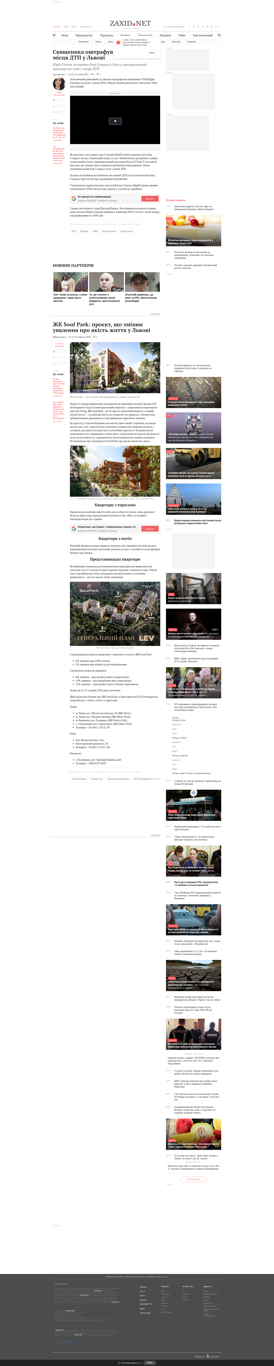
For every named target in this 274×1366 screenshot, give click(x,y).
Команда (206, 1297)
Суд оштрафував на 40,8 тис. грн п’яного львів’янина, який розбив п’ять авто (59, 154)
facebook (189, 26)
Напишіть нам (208, 1303)
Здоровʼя (191, 41)
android (211, 26)
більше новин (193, 1179)
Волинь (125, 35)
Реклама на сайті (209, 1306)
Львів (64, 35)
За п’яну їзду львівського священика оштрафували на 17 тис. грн (59, 132)
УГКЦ (95, 231)
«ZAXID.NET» (70, 1311)
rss (220, 26)
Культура (176, 41)
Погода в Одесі (179, 773)
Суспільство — (60, 74)
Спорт (162, 41)
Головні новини (79, 779)
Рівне (182, 35)
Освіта (98, 41)
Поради (111, 41)
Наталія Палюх (109, 208)
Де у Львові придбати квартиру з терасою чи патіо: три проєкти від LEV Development (59, 410)
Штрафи (84, 231)
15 (59, 106)
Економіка (84, 41)
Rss (183, 1291)
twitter (194, 26)
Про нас (206, 1291)
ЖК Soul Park (95, 411)
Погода (175, 717)
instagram (198, 26)
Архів (142, 1308)
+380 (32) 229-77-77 (69, 1315)
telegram (203, 26)
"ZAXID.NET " (98, 1291)
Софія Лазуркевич (59, 93)
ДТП (74, 231)
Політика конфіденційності (209, 1315)
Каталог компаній (176, 27)
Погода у (179, 720)
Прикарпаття (84, 35)
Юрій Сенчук (141, 185)
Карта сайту (145, 1313)
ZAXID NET (130, 24)
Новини (56, 27)
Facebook (185, 1294)
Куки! (140, 1363)
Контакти (206, 1300)
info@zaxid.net (82, 1318)
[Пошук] (218, 35)
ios (216, 26)
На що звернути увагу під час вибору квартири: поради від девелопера (59, 386)
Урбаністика (97, 779)
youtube (207, 26)
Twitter (184, 1297)
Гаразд (151, 53)
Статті (65, 27)
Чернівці (165, 35)
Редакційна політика (210, 1294)
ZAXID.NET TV (85, 27)
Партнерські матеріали (118, 779)
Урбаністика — (60, 336)
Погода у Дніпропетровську (198, 773)
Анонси (143, 1300)
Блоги (74, 27)
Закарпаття (145, 35)
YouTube (185, 1300)
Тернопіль (106, 35)
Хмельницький (203, 35)
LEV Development (142, 779)
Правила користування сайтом (211, 1310)
